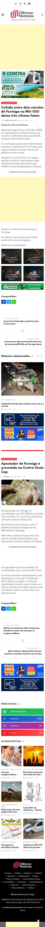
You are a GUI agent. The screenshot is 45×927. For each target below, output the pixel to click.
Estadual (38, 873)
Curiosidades (8, 882)
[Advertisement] (22, 47)
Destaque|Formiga (8, 400)
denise (6, 476)
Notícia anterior (12, 318)
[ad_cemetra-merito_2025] (22, 77)
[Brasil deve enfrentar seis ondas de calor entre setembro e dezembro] (33, 756)
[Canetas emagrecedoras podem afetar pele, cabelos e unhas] (11, 756)
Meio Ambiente (18, 888)
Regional (35, 842)
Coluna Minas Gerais (9, 805)
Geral (3, 806)
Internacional (23, 876)
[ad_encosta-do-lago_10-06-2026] (22, 91)
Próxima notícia (33, 339)
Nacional (11, 876)
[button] (38, 356)
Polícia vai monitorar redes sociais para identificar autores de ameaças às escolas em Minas (21, 630)
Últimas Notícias (10, 120)
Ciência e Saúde (15, 769)
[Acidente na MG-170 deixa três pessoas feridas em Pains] (33, 829)
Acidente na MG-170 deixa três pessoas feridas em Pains (32, 847)
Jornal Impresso (28, 885)
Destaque (4, 769)
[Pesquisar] (42, 15)
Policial (17, 873)
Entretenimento (36, 882)
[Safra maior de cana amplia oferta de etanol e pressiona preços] (11, 791)
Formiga (13, 842)
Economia (22, 882)
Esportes (14, 885)
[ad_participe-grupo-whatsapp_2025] (22, 286)
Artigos (26, 805)
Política (31, 888)
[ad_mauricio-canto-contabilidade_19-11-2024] (22, 420)
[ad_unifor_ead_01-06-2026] (22, 434)
